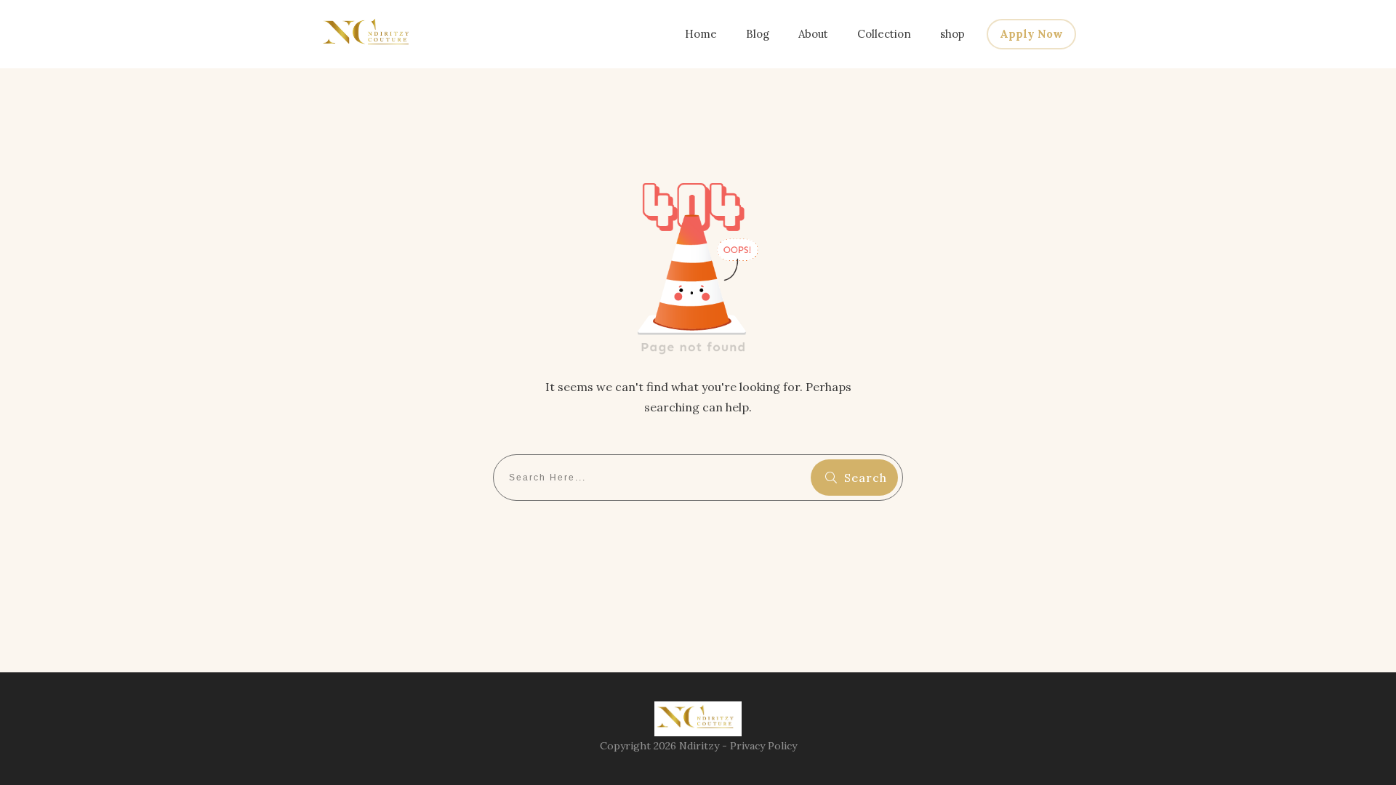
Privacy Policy (763, 745)
